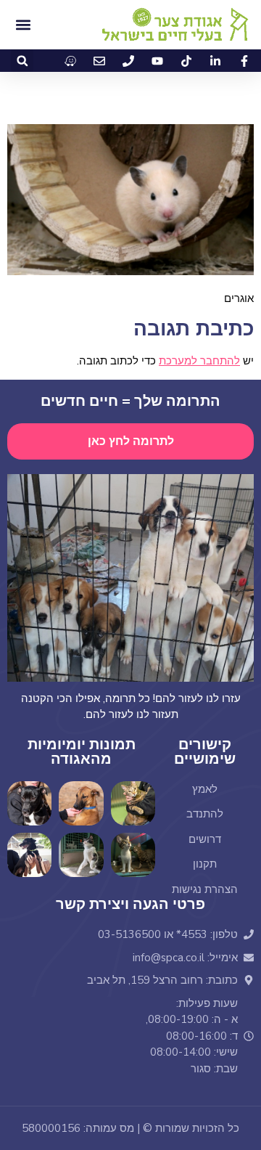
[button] (22, 60)
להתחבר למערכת (199, 361)
